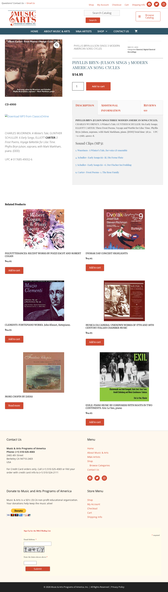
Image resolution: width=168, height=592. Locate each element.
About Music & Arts (57, 31)
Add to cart (98, 86)
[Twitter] (156, 4)
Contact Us (121, 31)
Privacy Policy (117, 586)
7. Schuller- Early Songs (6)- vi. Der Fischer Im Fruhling (103, 164)
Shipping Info (138, 4)
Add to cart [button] (14, 270)
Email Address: (29, 539)
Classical (139, 50)
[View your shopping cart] (136, 31)
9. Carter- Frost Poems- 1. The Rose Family (97, 172)
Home (34, 31)
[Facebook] (149, 4)
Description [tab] (85, 105)
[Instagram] (163, 4)
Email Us (30, 3)
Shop (91, 4)
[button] (57, 45)
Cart (127, 4)
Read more (14, 405)
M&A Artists (84, 31)
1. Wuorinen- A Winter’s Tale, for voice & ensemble (101, 150)
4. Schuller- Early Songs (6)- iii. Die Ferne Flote (99, 157)
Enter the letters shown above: (35, 557)
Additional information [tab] (111, 107)
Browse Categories (100, 465)
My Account (103, 4)
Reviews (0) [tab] (150, 107)
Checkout (116, 4)
